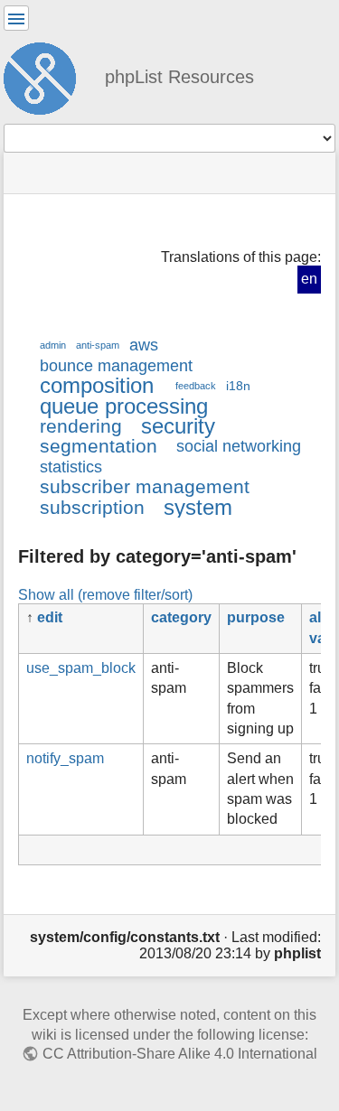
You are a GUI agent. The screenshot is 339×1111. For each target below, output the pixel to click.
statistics (71, 467)
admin (53, 345)
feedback (195, 385)
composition (97, 385)
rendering (81, 425)
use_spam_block (81, 668)
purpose (256, 617)
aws (143, 345)
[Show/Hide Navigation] (16, 18)
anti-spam (97, 345)
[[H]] (47, 76)
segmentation (98, 445)
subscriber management (145, 486)
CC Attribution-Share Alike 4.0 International (179, 1053)
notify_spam (65, 758)
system (198, 507)
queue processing (124, 406)
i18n (238, 385)
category (181, 617)
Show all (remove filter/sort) (105, 594)
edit (49, 617)
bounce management (116, 366)
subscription (92, 507)
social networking (238, 446)
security (178, 426)
